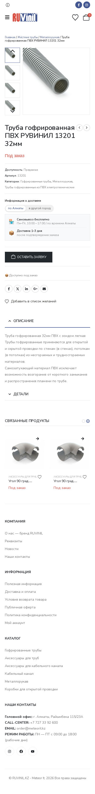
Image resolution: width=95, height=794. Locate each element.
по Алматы (15, 208)
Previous (12, 51)
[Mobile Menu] (9, 17)
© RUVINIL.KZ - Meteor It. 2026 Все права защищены (47, 778)
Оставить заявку (31, 257)
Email (44, 289)
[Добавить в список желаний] (39, 477)
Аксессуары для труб (22, 476)
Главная (10, 37)
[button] (7, 5)
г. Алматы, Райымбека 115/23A (58, 716)
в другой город (40, 208)
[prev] (79, 127)
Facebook (9, 289)
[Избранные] (75, 17)
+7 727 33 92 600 (44, 722)
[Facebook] (78, 4)
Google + (35, 289)
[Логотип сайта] (25, 17)
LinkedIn (26, 289)
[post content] (25, 451)
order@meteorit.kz (31, 728)
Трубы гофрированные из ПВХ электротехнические (39, 187)
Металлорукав (49, 37)
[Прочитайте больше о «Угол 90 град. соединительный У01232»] (82, 439)
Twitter (17, 289)
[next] (86, 127)
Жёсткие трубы (28, 37)
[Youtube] (33, 751)
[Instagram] (86, 4)
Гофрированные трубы (35, 181)
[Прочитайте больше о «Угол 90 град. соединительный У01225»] (37, 439)
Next (12, 111)
